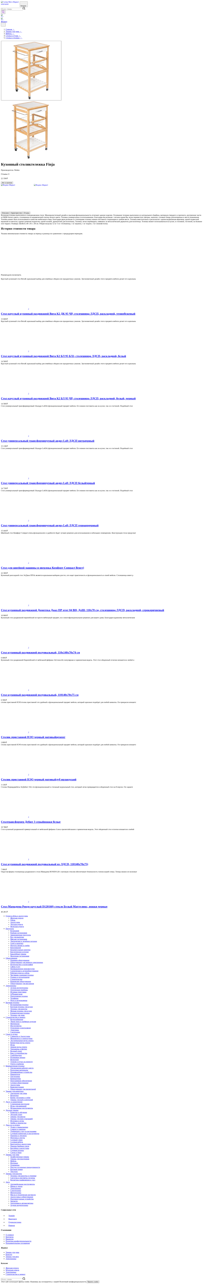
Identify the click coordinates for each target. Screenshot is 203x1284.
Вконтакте (12, 1219)
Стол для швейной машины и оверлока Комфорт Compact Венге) (42, 567)
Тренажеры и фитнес (18, 1049)
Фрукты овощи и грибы (20, 946)
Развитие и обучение (18, 1112)
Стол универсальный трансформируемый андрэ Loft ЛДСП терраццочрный (50, 525)
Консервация (15, 948)
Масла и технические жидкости (23, 1195)
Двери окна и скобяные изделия (23, 1022)
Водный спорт (16, 1051)
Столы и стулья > (13, 36)
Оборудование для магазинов (22, 984)
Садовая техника (17, 1150)
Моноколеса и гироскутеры (21, 1038)
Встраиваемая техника (19, 1005)
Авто (8, 1182)
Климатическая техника (20, 1013)
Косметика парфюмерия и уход (22, 1180)
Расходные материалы (19, 1070)
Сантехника (15, 1032)
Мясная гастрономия (18, 939)
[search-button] (3, 12)
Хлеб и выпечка (16, 943)
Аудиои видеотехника (19, 988)
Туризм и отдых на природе (21, 1062)
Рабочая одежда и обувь (19, 973)
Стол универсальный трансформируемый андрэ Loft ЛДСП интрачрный (47, 440)
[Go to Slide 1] (31, 71)
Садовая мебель (16, 1142)
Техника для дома (17, 1015)
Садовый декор (16, 1140)
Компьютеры (15, 1079)
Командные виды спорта (20, 1043)
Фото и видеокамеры (18, 1000)
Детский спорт (16, 1114)
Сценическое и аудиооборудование (24, 971)
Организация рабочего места (21, 1068)
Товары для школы (17, 1117)
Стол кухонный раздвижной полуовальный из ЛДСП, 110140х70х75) (44, 864)
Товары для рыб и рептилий (21, 1100)
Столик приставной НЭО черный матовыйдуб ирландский (38, 779)
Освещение (15, 1165)
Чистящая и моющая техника (22, 975)
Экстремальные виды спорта (21, 1041)
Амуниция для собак (18, 1093)
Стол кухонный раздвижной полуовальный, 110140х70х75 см (39, 694)
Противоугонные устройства (22, 1199)
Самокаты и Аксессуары (20, 1036)
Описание (5, 213)
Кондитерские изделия (19, 952)
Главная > (10, 29)
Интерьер (14, 1163)
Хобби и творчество (18, 1123)
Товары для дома (12, 1155)
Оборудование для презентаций (23, 1089)
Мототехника (15, 1193)
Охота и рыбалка (17, 1064)
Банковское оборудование (20, 981)
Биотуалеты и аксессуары (20, 1144)
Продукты (10, 929)
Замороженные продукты (20, 935)
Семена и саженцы (17, 1129)
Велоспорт (14, 1060)
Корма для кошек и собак (20, 1098)
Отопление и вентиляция (20, 1028)
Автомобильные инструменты (22, 1184)
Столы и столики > (14, 38)
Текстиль (14, 1172)
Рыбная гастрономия (18, 933)
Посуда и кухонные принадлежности (25, 1167)
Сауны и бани (15, 1153)
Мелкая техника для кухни (21, 1011)
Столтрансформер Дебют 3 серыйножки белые (31, 821)
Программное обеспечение (21, 1081)
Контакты (10, 1237)
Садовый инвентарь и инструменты (24, 1134)
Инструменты (15, 1026)
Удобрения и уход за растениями (23, 1131)
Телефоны (14, 998)
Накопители (15, 1074)
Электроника (11, 986)
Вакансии (10, 1239)
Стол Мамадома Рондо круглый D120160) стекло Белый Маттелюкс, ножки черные (54, 906)
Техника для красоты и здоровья (23, 1176)
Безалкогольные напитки (20, 950)
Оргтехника (15, 1076)
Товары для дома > (14, 32)
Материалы (15, 1024)
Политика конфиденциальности (18, 1241)
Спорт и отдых (12, 1034)
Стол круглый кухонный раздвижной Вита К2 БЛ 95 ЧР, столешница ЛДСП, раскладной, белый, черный (68, 398)
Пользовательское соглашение (18, 1243)
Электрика (14, 1030)
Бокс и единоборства (18, 1053)
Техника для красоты (18, 1009)
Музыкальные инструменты (21, 1108)
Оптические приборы (19, 990)
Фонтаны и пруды (17, 1138)
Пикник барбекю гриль (19, 1146)
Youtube (11, 1216)
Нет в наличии (7, 183)
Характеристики (16, 213)
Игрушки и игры (17, 1121)
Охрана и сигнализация (19, 977)
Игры (12, 1045)
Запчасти (14, 1201)
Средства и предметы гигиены (22, 1178)
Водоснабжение (16, 1019)
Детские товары (12, 1110)
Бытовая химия (16, 1169)
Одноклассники (14, 1222)
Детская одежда (16, 924)
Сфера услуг (15, 967)
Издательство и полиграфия (21, 965)
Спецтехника (15, 1191)
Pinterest (11, 1226)
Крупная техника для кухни (21, 1007)
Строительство (16, 979)
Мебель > (10, 34)
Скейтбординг (16, 1055)
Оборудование (11, 958)
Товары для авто (12, 1257)
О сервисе (10, 1235)
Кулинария (14, 931)
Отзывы (26, 213)
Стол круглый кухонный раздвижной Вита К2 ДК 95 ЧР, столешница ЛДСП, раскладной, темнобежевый (68, 313)
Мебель (13, 1161)
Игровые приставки (18, 992)
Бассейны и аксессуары (19, 1148)
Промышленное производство (22, 969)
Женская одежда (16, 918)
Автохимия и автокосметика (21, 1203)
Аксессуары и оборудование (21, 1197)
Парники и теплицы (18, 1136)
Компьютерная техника (15, 1066)
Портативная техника (19, 996)
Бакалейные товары (18, 954)
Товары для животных (15, 1091)
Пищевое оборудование (19, 960)
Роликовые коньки (17, 1057)
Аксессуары (15, 922)
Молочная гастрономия (19, 956)
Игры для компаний (18, 1106)
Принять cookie (93, 1282)
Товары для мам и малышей (21, 1119)
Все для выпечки (17, 937)
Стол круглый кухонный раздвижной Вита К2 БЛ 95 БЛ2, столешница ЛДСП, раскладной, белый (63, 356)
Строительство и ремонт (15, 1017)
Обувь (12, 920)
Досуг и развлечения (14, 1102)
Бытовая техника (12, 1003)
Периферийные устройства (21, 1072)
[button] (101, 130)
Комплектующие (17, 1087)
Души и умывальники (19, 1127)
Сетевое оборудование (19, 1083)
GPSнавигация (16, 994)
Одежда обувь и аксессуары (17, 916)
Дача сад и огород (13, 1125)
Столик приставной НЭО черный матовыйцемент (33, 737)
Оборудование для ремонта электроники (26, 962)
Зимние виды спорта (18, 1047)
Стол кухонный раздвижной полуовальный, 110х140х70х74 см (40, 652)
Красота (9, 1254)
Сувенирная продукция (19, 1104)
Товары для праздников (19, 1159)
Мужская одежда (17, 927)
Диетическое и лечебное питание (23, 941)
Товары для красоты (14, 1174)
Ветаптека (14, 1095)
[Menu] (3, 25)
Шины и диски (16, 1186)
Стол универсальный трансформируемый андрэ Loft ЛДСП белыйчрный (48, 483)
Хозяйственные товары (19, 1157)
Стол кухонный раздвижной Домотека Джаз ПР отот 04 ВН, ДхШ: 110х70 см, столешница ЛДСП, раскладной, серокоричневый (82, 610)
